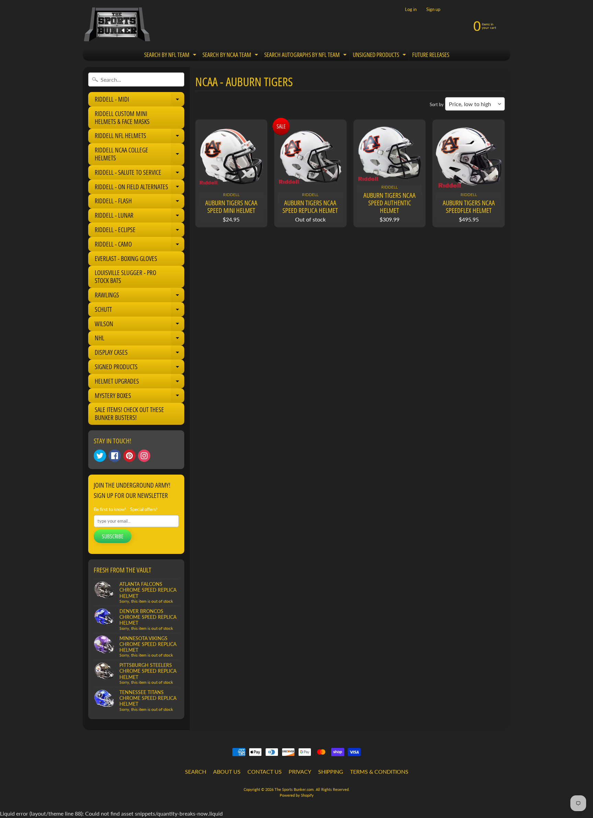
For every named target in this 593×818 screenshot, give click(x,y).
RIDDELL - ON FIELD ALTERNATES (139, 188)
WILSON (139, 325)
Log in (411, 9)
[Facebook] (114, 456)
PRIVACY (300, 771)
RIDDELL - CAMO (139, 245)
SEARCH (195, 771)
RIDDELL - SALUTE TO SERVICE (139, 174)
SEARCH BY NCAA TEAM (231, 55)
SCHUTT (139, 311)
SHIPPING (330, 771)
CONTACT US (264, 771)
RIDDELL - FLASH (139, 202)
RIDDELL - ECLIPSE (139, 231)
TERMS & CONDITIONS (379, 771)
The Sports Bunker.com (294, 789)
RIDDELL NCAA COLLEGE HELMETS (139, 154)
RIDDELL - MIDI (139, 100)
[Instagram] (144, 456)
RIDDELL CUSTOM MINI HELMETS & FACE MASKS (122, 117)
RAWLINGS (139, 296)
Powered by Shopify (297, 795)
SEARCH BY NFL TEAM (171, 55)
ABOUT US (227, 771)
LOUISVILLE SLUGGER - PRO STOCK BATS (125, 276)
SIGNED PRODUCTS (139, 368)
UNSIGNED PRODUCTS (380, 55)
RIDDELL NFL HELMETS (139, 137)
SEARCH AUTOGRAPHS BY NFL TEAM (306, 55)
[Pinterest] (129, 456)
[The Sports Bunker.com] (116, 24)
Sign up (433, 9)
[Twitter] (100, 456)
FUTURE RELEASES (430, 54)
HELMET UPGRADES (139, 382)
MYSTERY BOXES (139, 397)
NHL (139, 339)
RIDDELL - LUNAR (139, 217)
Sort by (437, 104)
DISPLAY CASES (139, 354)
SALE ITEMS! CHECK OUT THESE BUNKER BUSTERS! (129, 413)
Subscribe (112, 536)
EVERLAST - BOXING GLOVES (126, 258)
